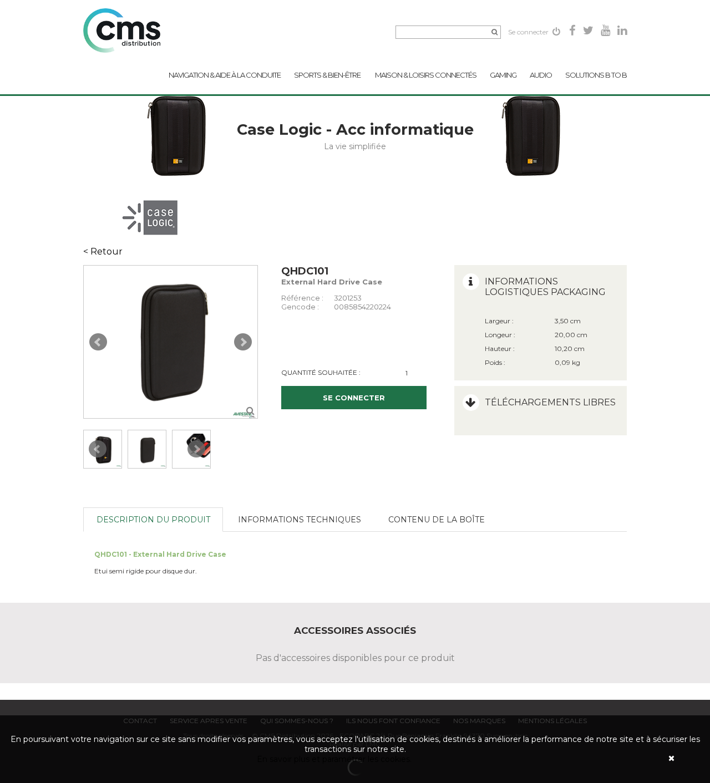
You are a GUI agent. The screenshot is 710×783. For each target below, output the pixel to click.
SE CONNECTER (354, 397)
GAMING (503, 74)
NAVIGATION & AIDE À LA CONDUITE (225, 74)
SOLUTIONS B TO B (596, 74)
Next (243, 342)
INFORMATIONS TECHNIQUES (299, 520)
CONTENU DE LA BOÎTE (436, 520)
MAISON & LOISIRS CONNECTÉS (425, 74)
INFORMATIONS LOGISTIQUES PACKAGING (545, 286)
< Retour (103, 251)
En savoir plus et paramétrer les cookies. (334, 759)
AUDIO (541, 74)
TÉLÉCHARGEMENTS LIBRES (550, 402)
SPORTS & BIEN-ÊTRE (328, 74)
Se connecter (529, 32)
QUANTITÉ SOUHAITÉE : (321, 372)
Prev (98, 342)
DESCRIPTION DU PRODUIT (153, 520)
